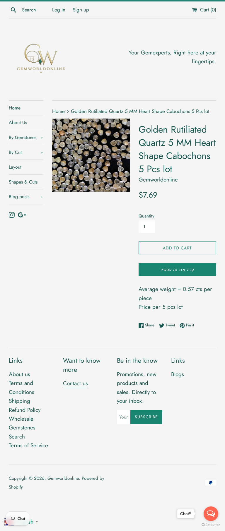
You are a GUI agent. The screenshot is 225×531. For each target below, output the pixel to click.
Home (15, 108)
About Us (18, 122)
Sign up (81, 9)
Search (17, 437)
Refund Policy (24, 410)
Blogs (177, 374)
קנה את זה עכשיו (177, 270)
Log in (58, 9)
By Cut (26, 152)
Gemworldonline (63, 478)
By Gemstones (26, 137)
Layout (15, 167)
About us (19, 374)
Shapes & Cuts (23, 182)
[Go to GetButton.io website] (211, 525)
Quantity (146, 216)
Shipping (19, 401)
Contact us (75, 383)
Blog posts (26, 196)
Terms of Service (28, 445)
